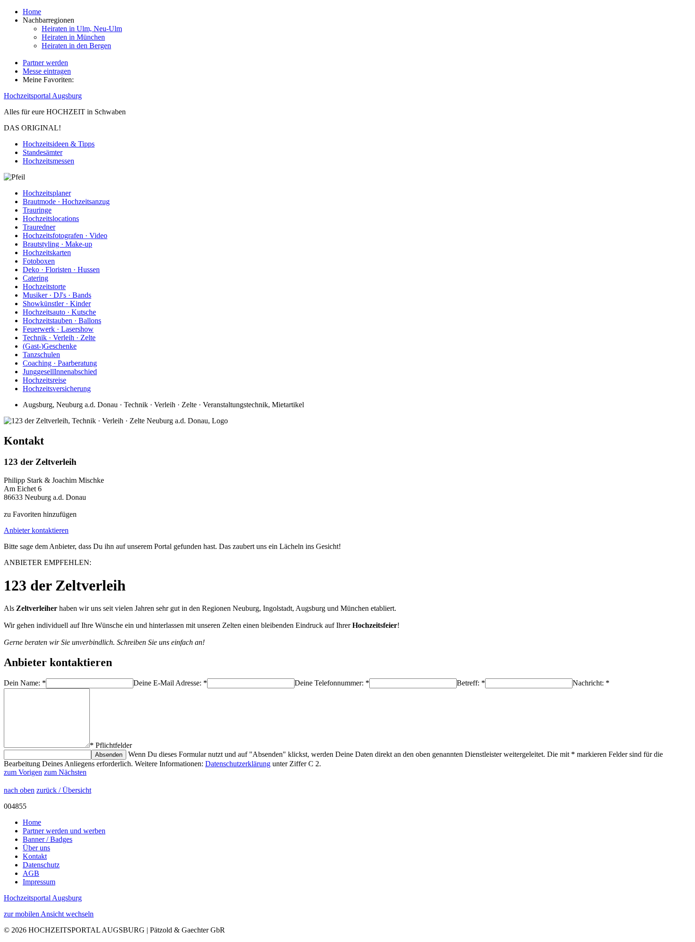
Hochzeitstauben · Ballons (62, 321)
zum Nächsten (65, 772)
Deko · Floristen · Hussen (61, 269)
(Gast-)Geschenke (50, 346)
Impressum (39, 882)
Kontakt (35, 856)
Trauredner (39, 227)
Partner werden (45, 63)
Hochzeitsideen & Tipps (59, 144)
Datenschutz (41, 865)
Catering (35, 278)
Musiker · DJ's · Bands (57, 295)
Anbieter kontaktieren (36, 530)
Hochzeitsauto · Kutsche (59, 312)
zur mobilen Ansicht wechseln (49, 914)
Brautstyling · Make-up (57, 244)
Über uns (36, 848)
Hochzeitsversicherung (57, 389)
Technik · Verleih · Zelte (59, 338)
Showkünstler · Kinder (57, 304)
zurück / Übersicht (63, 790)
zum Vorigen (23, 772)
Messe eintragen (47, 71)
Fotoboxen (39, 261)
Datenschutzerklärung (237, 764)
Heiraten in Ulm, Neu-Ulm (82, 29)
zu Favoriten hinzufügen (40, 514)
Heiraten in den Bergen (76, 46)
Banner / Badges (47, 839)
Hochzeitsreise (44, 380)
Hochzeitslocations (51, 218)
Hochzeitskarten (47, 252)
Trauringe (37, 210)
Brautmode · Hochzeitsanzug (66, 201)
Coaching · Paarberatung (60, 363)
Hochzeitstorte (44, 287)
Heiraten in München (73, 37)
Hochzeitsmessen (48, 161)
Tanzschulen (41, 355)
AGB (31, 873)
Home (32, 12)
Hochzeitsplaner (47, 193)
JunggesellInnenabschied (60, 372)
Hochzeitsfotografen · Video (65, 235)
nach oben (19, 790)
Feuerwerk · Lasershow (58, 329)
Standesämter (42, 152)
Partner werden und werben (64, 831)
